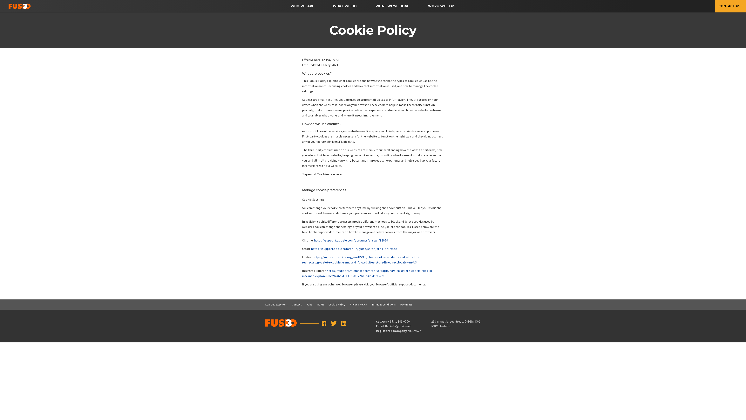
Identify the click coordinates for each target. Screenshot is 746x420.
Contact (297, 304)
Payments (406, 304)
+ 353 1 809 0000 (398, 321)
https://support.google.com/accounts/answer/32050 (351, 240)
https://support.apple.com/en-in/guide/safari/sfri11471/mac (354, 249)
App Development (276, 304)
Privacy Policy (358, 304)
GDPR (320, 304)
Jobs (309, 304)
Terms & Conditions (384, 304)
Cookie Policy (337, 304)
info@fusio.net (400, 326)
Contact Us (729, 6)
